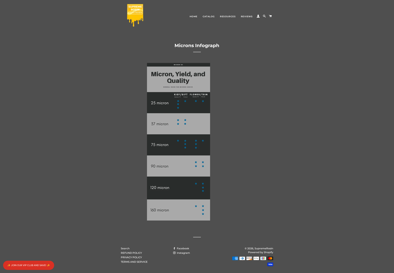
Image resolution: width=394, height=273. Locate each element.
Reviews (247, 16)
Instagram (183, 252)
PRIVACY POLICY (131, 257)
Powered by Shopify (260, 252)
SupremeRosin (264, 248)
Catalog (209, 16)
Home (193, 16)
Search (125, 248)
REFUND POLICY (131, 252)
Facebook (182, 248)
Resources (228, 16)
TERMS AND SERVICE (134, 261)
